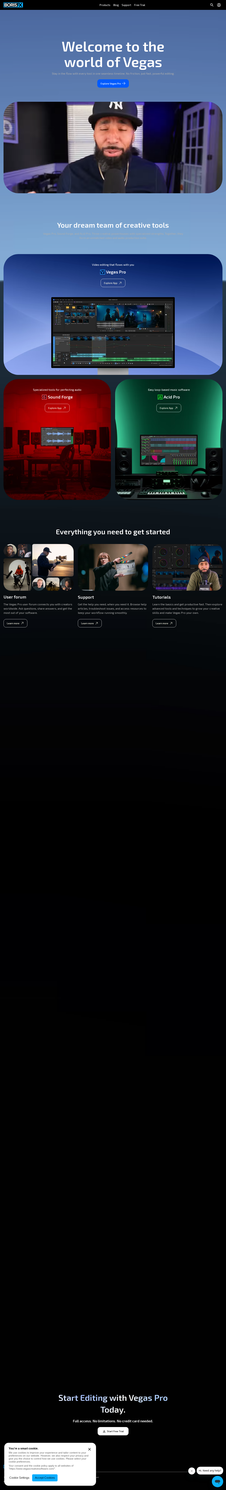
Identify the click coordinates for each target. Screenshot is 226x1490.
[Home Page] (13, 5)
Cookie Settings (19, 1477)
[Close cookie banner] (89, 1449)
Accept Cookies (45, 1477)
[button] (105, 5)
